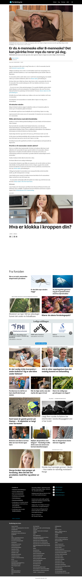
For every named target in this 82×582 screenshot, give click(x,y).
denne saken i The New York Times (23, 181)
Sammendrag (30, 190)
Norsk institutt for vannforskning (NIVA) (41, 570)
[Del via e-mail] (16, 237)
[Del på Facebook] (10, 237)
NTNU (34, 533)
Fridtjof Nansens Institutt (16, 544)
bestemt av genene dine (18, 68)
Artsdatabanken (14, 529)
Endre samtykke (16, 518)
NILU (12, 573)
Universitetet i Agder (59, 555)
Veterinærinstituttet (59, 569)
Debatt (54, 2)
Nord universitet (36, 550)
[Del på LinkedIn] (14, 237)
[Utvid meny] (72, 2)
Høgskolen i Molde (15, 549)
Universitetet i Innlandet (59, 559)
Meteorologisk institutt (15, 565)
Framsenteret (14, 542)
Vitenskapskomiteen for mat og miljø (62, 572)
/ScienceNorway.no (59, 495)
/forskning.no (58, 489)
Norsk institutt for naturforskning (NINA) (41, 568)
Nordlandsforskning (37, 551)
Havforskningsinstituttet (16, 547)
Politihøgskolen (58, 526)
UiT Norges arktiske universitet (61, 554)
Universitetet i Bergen (59, 557)
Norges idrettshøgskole (37, 560)
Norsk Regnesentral (37, 563)
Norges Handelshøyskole (38, 555)
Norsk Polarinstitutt (37, 561)
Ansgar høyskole (14, 526)
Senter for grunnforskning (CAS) (61, 537)
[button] (11, 333)
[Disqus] (41, 253)
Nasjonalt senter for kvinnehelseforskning (41, 543)
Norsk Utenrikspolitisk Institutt (39, 567)
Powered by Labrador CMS (41, 578)
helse (15, 233)
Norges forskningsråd (37, 556)
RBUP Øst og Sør (58, 529)
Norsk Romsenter (36, 565)
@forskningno (58, 487)
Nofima (34, 548)
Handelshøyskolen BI (15, 545)
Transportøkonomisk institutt (61, 552)
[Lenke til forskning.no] (29, 1)
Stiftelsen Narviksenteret (60, 545)
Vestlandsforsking (58, 567)
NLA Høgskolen (36, 526)
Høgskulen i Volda (14, 552)
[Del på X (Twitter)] (12, 237)
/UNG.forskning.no (60, 492)
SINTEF (56, 536)
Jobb (68, 2)
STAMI (56, 542)
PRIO (56, 527)
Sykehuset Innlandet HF (59, 549)
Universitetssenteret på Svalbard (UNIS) (62, 566)
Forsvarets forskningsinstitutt (17, 540)
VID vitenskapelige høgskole (60, 571)
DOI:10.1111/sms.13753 (21, 190)
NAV (12, 567)
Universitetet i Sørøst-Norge (60, 564)
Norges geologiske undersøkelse (39, 558)
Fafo (12, 536)
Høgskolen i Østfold (15, 550)
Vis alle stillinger (41, 343)
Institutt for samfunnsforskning (17, 557)
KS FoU (12, 559)
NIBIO (12, 569)
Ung (59, 2)
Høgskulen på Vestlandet (16, 554)
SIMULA (56, 534)
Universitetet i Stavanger (59, 562)
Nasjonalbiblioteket (37, 535)
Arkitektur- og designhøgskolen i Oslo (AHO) (20, 527)
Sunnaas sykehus (58, 547)
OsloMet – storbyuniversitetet (39, 572)
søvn (11, 233)
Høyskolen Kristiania (15, 555)
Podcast (63, 2)
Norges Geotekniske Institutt (38, 553)
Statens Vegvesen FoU (59, 544)
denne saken (34, 78)
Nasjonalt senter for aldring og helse (40, 540)
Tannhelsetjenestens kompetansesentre (63, 550)
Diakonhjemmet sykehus (16, 531)
